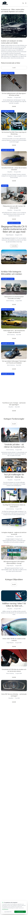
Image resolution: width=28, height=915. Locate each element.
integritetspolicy (5, 909)
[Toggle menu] (25, 3)
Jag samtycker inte (7, 911)
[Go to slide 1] (22, 35)
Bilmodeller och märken (9, 26)
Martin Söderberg (6, 32)
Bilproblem (4, 185)
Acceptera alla (20, 911)
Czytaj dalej (14, 246)
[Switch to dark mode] (23, 3)
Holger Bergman (10, 536)
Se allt (14, 67)
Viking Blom (9, 97)
